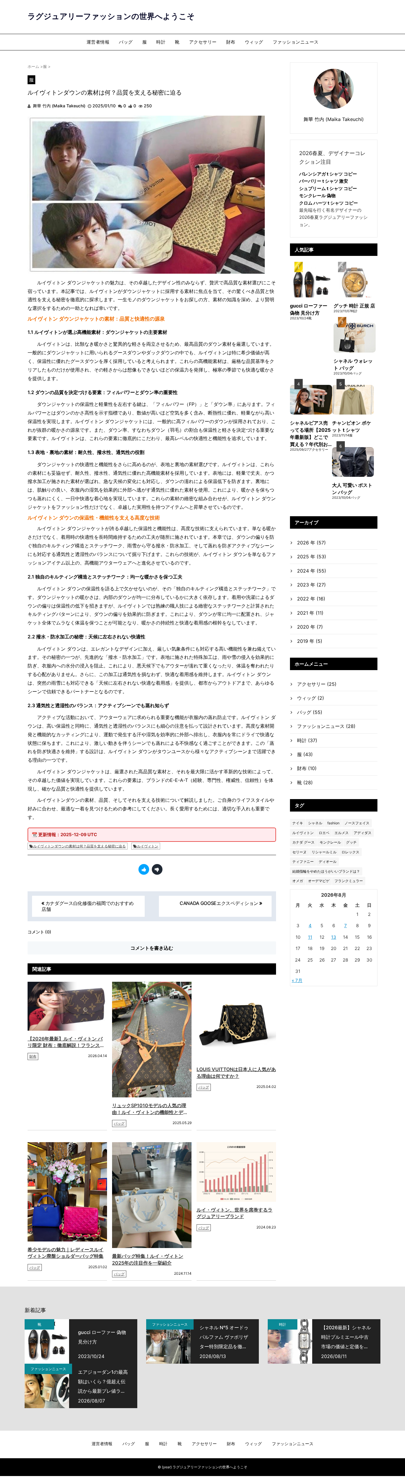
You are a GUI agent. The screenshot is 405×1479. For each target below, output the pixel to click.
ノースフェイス (357, 823)
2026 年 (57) (311, 543)
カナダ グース (303, 842)
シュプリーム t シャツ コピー (328, 188)
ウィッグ (254, 42)
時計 (160, 42)
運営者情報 (98, 42)
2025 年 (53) (311, 557)
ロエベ (324, 833)
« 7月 (297, 980)
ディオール (328, 861)
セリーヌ (299, 852)
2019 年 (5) (309, 641)
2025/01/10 (104, 105)
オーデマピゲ (318, 881)
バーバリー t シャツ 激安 (323, 181)
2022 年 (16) (311, 599)
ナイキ (297, 823)
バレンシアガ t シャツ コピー (328, 174)
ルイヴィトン (147, 846)
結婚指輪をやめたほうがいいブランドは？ (326, 871)
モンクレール (330, 842)
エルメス (341, 833)
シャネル (315, 823)
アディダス (362, 833)
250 (148, 105)
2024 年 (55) (311, 571)
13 (333, 937)
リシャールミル (324, 852)
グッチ (351, 842)
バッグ (126, 42)
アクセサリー (203, 42)
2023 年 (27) (311, 585)
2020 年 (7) (310, 627)
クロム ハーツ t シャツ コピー (328, 203)
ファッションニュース (296, 42)
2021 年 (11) (310, 613)
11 (310, 937)
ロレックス (350, 852)
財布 (230, 42)
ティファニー (303, 861)
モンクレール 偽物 (317, 195)
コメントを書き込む (151, 948)
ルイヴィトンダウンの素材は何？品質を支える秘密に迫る (79, 846)
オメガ (297, 881)
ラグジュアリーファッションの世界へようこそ (111, 16)
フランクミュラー (348, 881)
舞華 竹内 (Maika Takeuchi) (58, 105)
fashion (333, 823)
